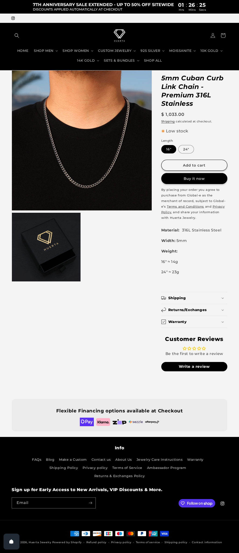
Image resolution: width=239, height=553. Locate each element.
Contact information (207, 542)
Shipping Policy (63, 468)
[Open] (11, 541)
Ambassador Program (166, 468)
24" (186, 149)
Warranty (195, 459)
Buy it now (194, 178)
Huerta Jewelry (40, 542)
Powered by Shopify (67, 542)
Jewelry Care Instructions (160, 459)
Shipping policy (176, 542)
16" (168, 149)
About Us (123, 459)
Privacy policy (95, 468)
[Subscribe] (90, 502)
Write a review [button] (194, 366)
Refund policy (96, 542)
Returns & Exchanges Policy (119, 476)
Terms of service (148, 542)
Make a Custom (73, 459)
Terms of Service (127, 468)
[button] (17, 35)
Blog (50, 459)
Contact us (101, 459)
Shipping (168, 121)
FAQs (36, 459)
